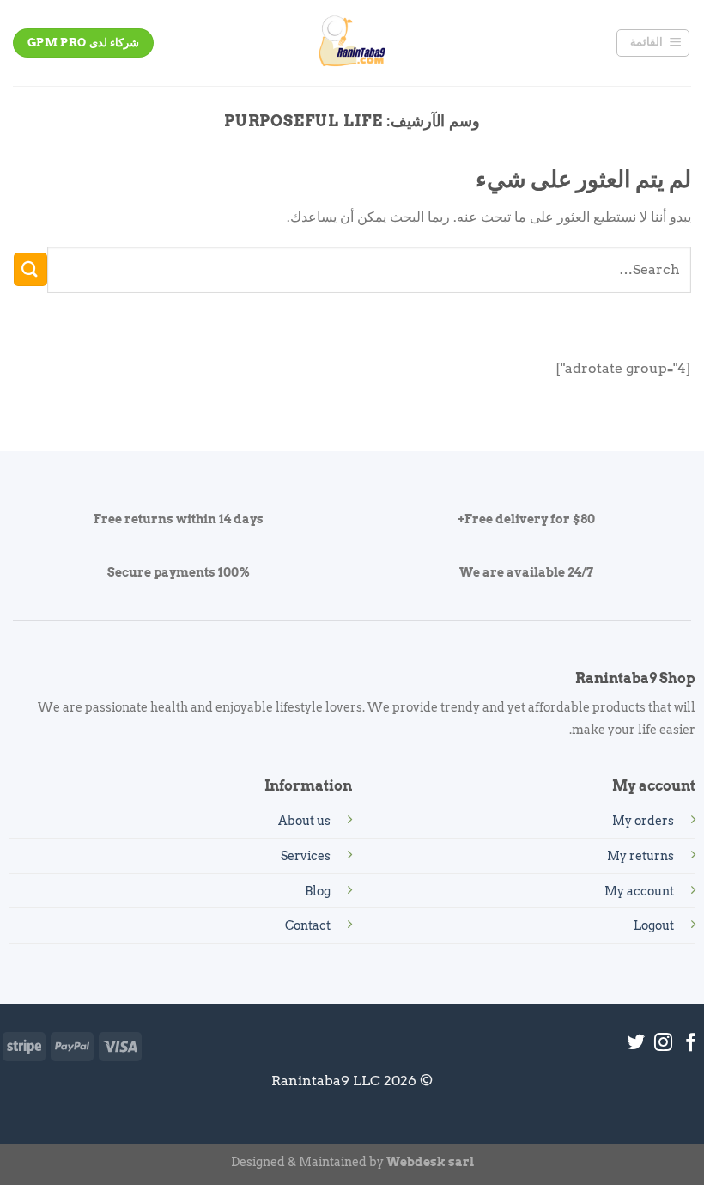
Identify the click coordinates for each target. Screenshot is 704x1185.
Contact (308, 925)
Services (306, 856)
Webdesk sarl (430, 1162)
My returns (640, 856)
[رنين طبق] (352, 43)
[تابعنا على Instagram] (663, 1044)
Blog (318, 891)
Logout (654, 925)
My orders (643, 820)
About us (304, 820)
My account (639, 891)
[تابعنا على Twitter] (636, 1044)
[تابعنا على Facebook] (691, 1044)
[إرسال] (30, 269)
